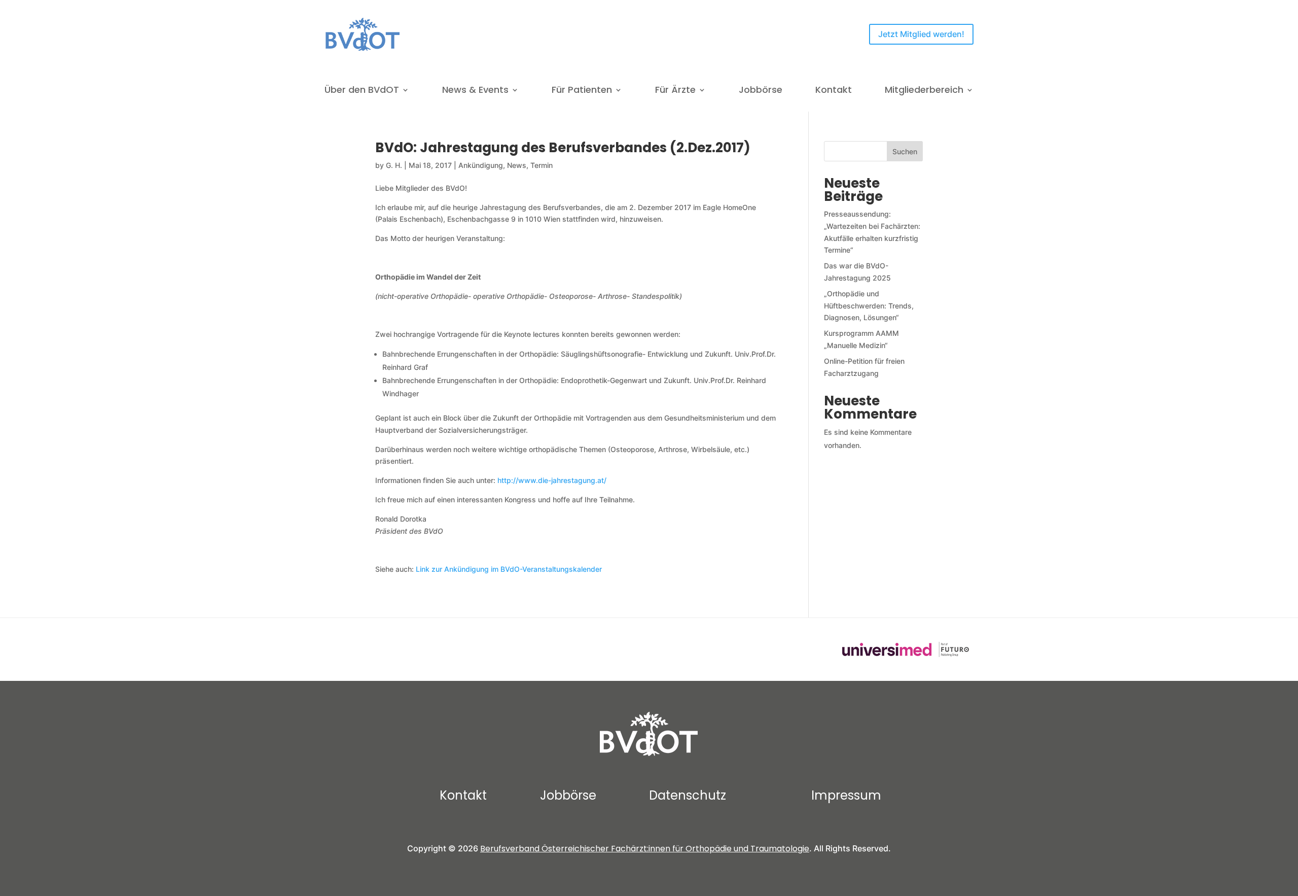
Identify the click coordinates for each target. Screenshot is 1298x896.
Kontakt (833, 91)
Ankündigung (480, 165)
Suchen (904, 151)
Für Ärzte (675, 91)
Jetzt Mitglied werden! (921, 34)
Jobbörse (760, 91)
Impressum (846, 795)
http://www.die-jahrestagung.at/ (551, 480)
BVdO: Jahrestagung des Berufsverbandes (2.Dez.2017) (562, 148)
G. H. (394, 165)
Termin (541, 165)
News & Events (475, 91)
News (516, 165)
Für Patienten (582, 91)
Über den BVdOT (361, 91)
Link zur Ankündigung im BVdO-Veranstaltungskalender (509, 569)
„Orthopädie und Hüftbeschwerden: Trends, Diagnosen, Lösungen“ (869, 305)
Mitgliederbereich (924, 91)
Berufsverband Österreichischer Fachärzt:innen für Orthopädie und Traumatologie (644, 848)
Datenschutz (687, 795)
